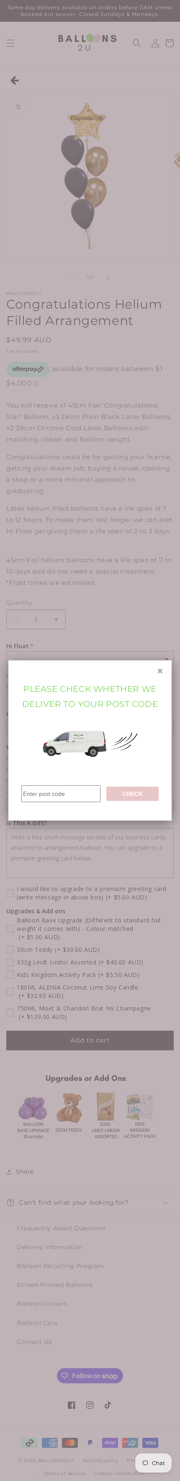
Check (132, 793)
